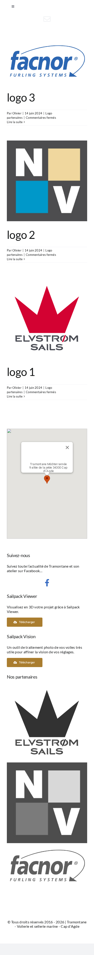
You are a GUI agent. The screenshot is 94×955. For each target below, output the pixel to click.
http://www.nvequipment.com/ (47, 181)
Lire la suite (15, 122)
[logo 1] (47, 684)
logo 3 (21, 97)
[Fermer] (67, 447)
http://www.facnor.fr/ (47, 61)
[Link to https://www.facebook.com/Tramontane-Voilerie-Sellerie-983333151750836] (47, 582)
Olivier (16, 113)
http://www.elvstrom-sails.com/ (47, 318)
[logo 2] (47, 764)
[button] (47, 479)
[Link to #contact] (47, 19)
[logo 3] (47, 845)
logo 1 (21, 371)
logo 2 (21, 234)
